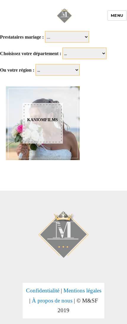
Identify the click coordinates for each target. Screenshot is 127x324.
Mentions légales (82, 290)
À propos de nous (52, 300)
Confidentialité (42, 290)
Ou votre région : (17, 70)
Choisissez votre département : (30, 53)
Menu (117, 15)
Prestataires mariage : (22, 37)
